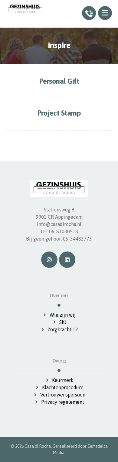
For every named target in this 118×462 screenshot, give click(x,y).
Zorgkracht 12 (63, 329)
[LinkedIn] (67, 259)
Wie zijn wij (63, 315)
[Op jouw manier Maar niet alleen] (25, 9)
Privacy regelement (62, 402)
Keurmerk (63, 380)
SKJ (62, 322)
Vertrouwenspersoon (62, 394)
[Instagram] (49, 259)
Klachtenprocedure (63, 387)
